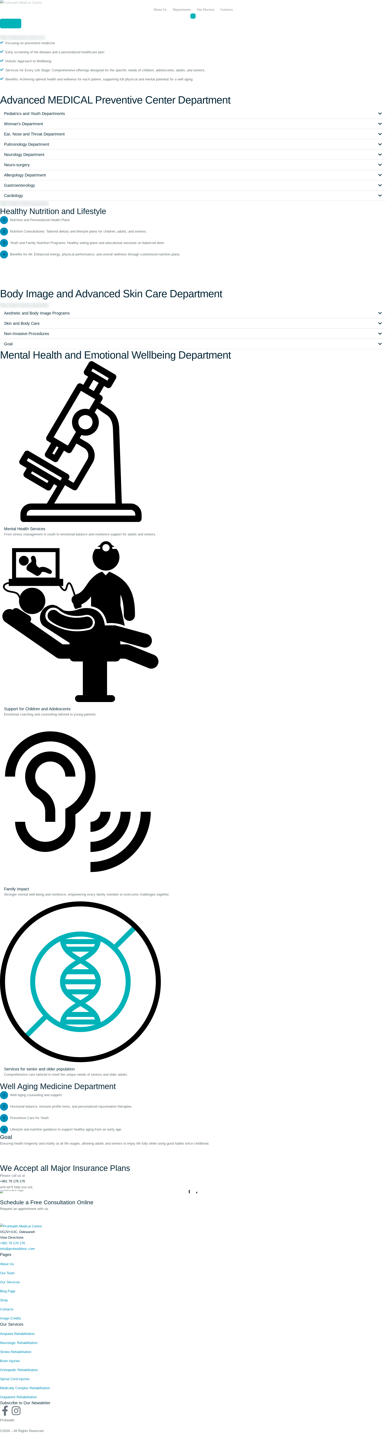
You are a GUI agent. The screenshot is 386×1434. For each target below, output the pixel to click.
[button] (10, 23)
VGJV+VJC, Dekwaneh (17, 1232)
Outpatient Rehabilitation (18, 1397)
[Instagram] (16, 1411)
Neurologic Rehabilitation (18, 1343)
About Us (160, 9)
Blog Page (7, 1291)
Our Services (10, 1282)
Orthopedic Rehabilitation (19, 1370)
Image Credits (10, 1318)
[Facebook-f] (5, 1411)
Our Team (7, 1273)
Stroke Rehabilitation (15, 1352)
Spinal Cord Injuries (15, 1379)
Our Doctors (205, 9)
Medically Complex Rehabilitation (25, 1388)
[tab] (193, 114)
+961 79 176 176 (12, 1181)
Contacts (226, 9)
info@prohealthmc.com (17, 1249)
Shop (4, 1300)
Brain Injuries (10, 1361)
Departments (182, 9)
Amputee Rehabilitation (17, 1334)
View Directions (12, 1237)
